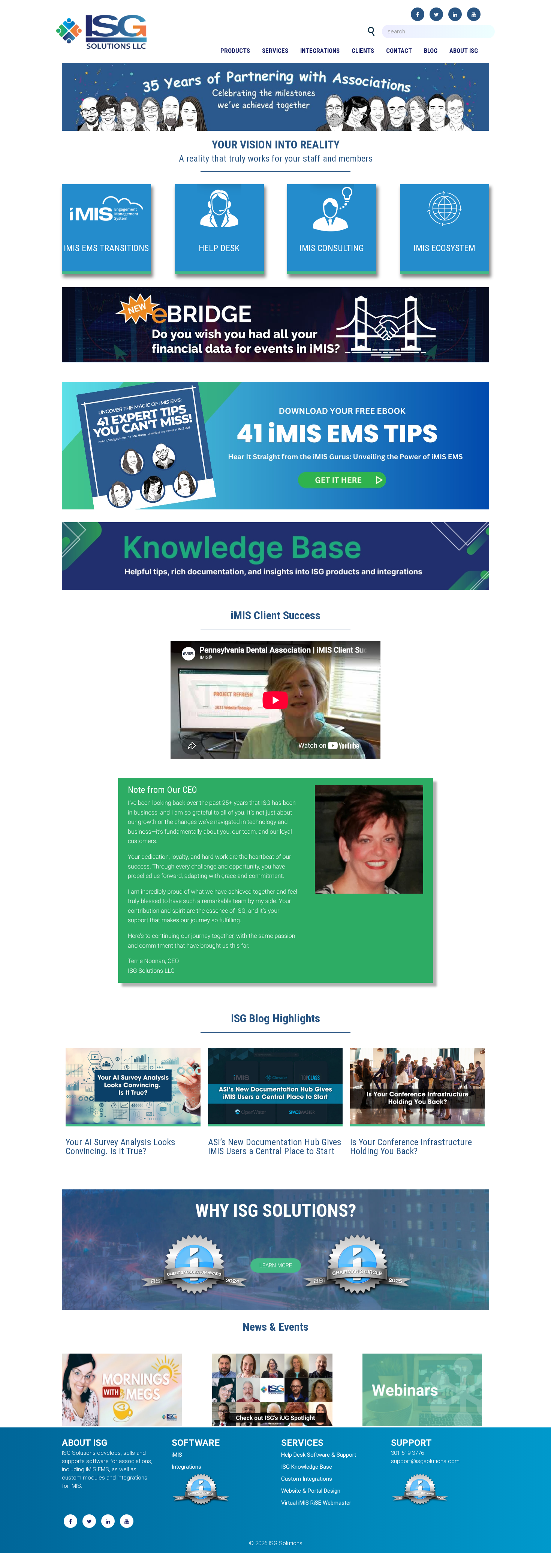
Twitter (436, 14)
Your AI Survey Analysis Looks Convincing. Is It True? (120, 1146)
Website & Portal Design (310, 1490)
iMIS (177, 1454)
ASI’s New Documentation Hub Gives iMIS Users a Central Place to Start (274, 1146)
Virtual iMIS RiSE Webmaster (316, 1502)
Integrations (320, 50)
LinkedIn (455, 14)
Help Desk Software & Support (318, 1454)
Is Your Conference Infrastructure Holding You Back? (411, 1146)
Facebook (417, 14)
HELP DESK (219, 248)
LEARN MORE (275, 1265)
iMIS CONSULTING (331, 248)
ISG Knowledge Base (306, 1466)
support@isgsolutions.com (425, 1461)
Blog (430, 50)
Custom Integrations (306, 1478)
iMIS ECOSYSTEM (444, 248)
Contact (399, 50)
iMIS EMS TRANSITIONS (106, 248)
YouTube (474, 14)
